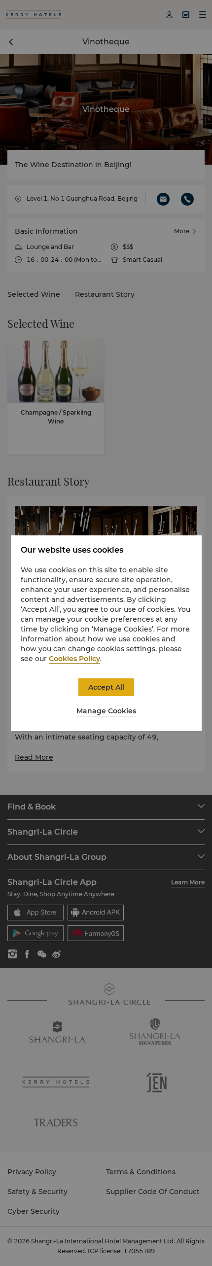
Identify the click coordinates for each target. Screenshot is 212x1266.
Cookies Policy (74, 658)
